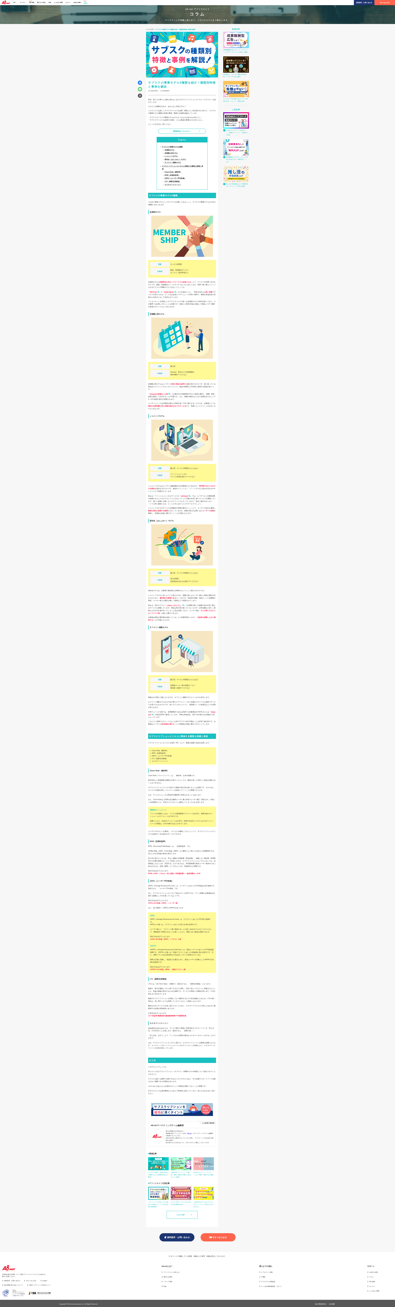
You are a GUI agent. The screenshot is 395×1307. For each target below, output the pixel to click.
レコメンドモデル (171, 156)
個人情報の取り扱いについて (13, 1285)
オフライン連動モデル (173, 162)
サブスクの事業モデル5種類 (172, 147)
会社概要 (332, 1304)
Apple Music (169, 292)
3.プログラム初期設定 (268, 1281)
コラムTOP (180, 1215)
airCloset (184, 496)
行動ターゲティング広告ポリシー (40, 1285)
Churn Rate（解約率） (173, 172)
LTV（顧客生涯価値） (173, 181)
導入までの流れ (41, 2)
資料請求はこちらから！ (182, 131)
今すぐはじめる (385, 2)
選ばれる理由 (168, 1277)
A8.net (189, 1133)
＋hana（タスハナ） (174, 605)
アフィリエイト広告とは (171, 1272)
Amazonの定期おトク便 (159, 394)
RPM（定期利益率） (172, 175)
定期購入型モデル (171, 153)
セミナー (68, 2)
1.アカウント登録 (267, 1272)
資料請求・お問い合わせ (364, 2)
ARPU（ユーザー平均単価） (175, 178)
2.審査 (263, 1277)
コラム (85, 2)
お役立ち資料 (77, 2)
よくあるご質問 (58, 2)
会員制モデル (169, 150)
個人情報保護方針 (320, 1304)
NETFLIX (153, 292)
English (44, 1280)
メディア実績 (168, 1281)
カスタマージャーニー (173, 184)
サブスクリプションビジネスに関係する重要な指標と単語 (182, 167)
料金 (50, 2)
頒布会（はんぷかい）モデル (175, 159)
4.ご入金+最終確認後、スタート (271, 1286)
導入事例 (31, 2)
